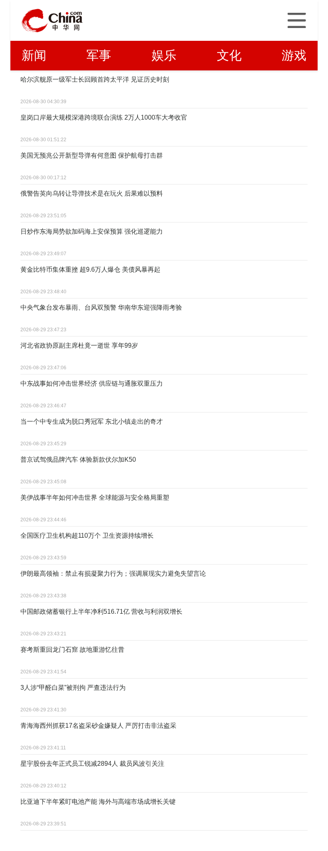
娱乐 (164, 55)
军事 (98, 55)
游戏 (294, 55)
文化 (229, 55)
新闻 (34, 55)
